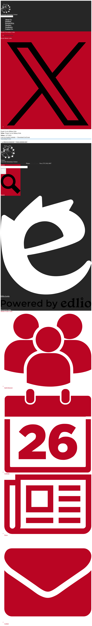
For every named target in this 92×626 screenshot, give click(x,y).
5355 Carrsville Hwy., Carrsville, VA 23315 (13, 163)
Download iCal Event (23, 137)
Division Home (8, 35)
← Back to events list (8, 142)
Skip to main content (6, 1)
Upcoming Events (6, 139)
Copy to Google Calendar (8, 137)
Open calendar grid (21, 142)
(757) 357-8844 (35, 163)
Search (3, 165)
